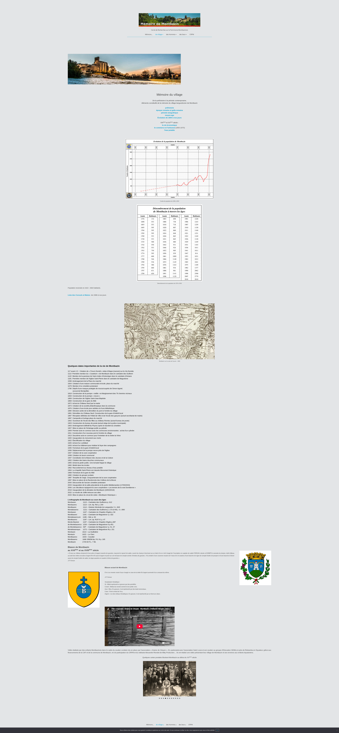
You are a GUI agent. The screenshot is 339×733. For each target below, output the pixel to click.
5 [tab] (167, 698)
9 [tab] (175, 698)
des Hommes (170, 34)
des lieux (182, 34)
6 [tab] (169, 698)
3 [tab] (163, 698)
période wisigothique (169, 113)
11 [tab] (179, 698)
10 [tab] (177, 698)
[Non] (337, 730)
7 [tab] (171, 698)
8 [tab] (173, 698)
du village (158, 34)
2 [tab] (161, 698)
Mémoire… (148, 34)
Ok (217, 730)
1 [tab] (159, 698)
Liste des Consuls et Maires (79, 295)
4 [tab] (165, 698)
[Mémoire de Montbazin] (169, 28)
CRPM (192, 34)
